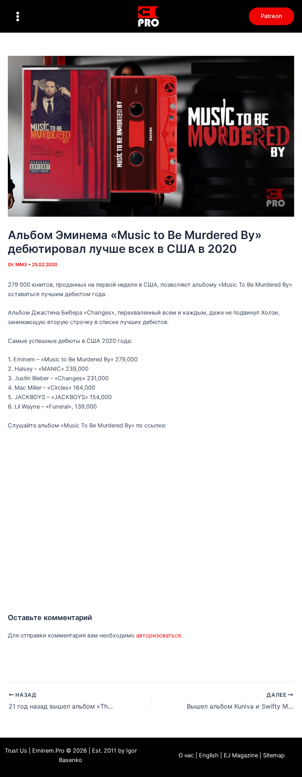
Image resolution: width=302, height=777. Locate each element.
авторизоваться (158, 635)
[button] (271, 16)
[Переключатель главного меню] (18, 16)
